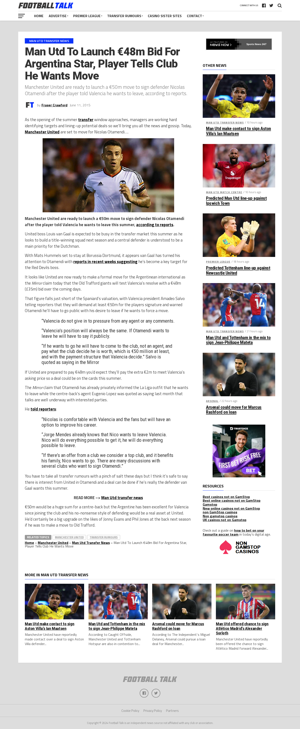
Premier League (87, 15)
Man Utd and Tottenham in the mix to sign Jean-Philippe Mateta (238, 340)
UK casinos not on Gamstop (224, 519)
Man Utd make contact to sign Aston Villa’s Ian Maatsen (238, 131)
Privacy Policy (152, 710)
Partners (172, 710)
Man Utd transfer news (122, 497)
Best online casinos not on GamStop (231, 500)
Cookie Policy (130, 710)
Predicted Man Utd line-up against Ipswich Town (236, 201)
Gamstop (210, 504)
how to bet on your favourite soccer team (233, 532)
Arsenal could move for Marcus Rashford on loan (234, 410)
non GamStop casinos (220, 512)
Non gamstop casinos (220, 516)
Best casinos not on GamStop (226, 496)
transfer (85, 119)
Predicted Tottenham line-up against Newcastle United (238, 270)
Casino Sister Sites (165, 15)
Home (38, 15)
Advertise (58, 15)
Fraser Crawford (54, 105)
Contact (194, 15)
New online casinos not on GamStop (231, 508)
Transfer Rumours (124, 15)
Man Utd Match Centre (224, 192)
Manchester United (42, 132)
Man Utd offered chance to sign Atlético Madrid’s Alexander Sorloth (242, 628)
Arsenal (212, 401)
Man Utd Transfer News (91, 542)
